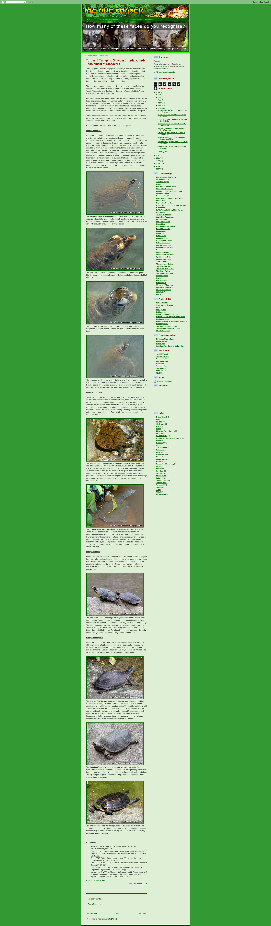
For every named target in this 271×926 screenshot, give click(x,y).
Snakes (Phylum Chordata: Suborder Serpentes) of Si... (171, 138)
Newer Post (92, 914)
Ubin (158, 492)
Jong (158, 445)
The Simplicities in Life (164, 273)
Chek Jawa (160, 424)
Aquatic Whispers (162, 182)
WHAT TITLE (161, 370)
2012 (158, 155)
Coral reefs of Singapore (165, 305)
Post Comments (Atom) (107, 919)
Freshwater (160, 433)
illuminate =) (160, 212)
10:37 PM (102, 880)
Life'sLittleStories (162, 361)
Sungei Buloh (161, 480)
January (161, 152)
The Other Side (161, 368)
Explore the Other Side (164, 203)
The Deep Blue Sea (163, 266)
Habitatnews (161, 312)
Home (117, 914)
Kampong (160, 450)
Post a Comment (94, 904)
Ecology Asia (161, 309)
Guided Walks (161, 436)
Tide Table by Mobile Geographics (169, 328)
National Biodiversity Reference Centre (170, 317)
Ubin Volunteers (162, 276)
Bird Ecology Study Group (166, 186)
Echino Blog (160, 200)
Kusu (158, 452)
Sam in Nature (161, 250)
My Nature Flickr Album (165, 339)
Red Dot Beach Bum (163, 245)
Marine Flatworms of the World (167, 314)
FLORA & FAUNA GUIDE (110, 19)
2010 (158, 161)
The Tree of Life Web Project (166, 326)
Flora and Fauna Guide (140, 883)
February (161, 108)
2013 (158, 92)
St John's (159, 478)
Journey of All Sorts (163, 214)
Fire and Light (161, 359)
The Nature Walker (163, 271)
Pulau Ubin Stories (163, 243)
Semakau (159, 471)
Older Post (142, 914)
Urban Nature (161, 494)
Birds (158, 419)
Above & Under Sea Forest (166, 177)
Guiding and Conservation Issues (168, 438)
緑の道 (158, 294)
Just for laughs (162, 447)
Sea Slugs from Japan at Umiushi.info (170, 346)
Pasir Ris (159, 461)
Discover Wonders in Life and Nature (169, 198)
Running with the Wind (164, 247)
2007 (158, 169)
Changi (159, 421)
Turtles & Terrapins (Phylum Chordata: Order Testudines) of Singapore (116, 62)
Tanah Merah (161, 483)
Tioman (159, 487)
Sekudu (159, 468)
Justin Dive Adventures (165, 217)
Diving (158, 429)
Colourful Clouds (162, 193)
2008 (158, 166)
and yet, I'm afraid (163, 356)
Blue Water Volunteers (164, 189)
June (160, 97)
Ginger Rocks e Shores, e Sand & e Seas (171, 205)
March (160, 105)
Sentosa (159, 473)
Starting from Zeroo (163, 259)
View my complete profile (165, 72)
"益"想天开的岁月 (162, 354)
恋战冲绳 (159, 373)
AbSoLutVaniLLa (162, 179)
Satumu (159, 466)
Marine (158, 457)
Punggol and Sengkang (165, 464)
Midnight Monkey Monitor (165, 226)
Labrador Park (161, 219)
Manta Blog (160, 224)
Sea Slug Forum (162, 324)
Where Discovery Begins (165, 287)
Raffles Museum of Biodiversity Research (171, 321)
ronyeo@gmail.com (161, 68)
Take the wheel (161, 366)
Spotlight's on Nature (164, 257)
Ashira (158, 184)
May (159, 100)
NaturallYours (161, 231)
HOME (89, 19)
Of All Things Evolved (164, 240)
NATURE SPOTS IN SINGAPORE (142, 19)
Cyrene (158, 426)
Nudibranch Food (162, 319)
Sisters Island (161, 475)
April (160, 102)
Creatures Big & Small (164, 196)
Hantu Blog (160, 207)
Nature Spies (161, 236)
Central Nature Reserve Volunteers (169, 191)
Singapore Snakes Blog (165, 254)
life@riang (160, 363)
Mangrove (160, 454)
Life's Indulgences (163, 222)
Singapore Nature (162, 252)
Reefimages (160, 343)
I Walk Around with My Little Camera (169, 210)
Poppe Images (161, 341)
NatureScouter (161, 238)
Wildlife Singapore (163, 331)
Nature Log (160, 233)
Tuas (158, 490)
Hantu (158, 440)
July (160, 94)
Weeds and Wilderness (164, 285)
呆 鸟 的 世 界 (161, 292)
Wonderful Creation (163, 290)
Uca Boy (159, 278)
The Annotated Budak (164, 264)
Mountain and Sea (163, 229)
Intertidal (159, 443)
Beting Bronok (161, 417)
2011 (158, 158)
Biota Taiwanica (162, 302)
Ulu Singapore (161, 280)
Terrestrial (160, 485)
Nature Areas (161, 459)
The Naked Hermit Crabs (165, 268)
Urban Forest (161, 283)
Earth (158, 307)
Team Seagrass (161, 261)
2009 (158, 163)
